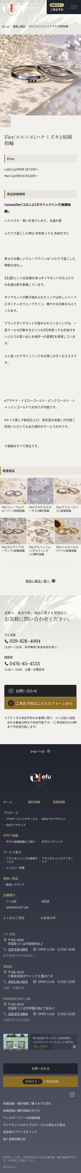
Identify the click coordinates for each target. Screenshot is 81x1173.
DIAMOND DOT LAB (17, 907)
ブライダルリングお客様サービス (22, 860)
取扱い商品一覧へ (38, 581)
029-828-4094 (25, 641)
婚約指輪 (34, 802)
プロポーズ (10, 812)
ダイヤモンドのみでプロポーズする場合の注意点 (34, 1125)
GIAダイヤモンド (16, 825)
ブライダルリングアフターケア (57, 860)
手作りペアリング (52, 841)
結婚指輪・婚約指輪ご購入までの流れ (27, 1103)
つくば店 (11, 901)
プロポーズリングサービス (22, 819)
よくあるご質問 (13, 917)
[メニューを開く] (74, 7)
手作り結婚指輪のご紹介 (20, 841)
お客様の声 (48, 917)
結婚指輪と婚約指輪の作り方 (21, 1110)
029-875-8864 (18, 1014)
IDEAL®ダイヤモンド (54, 819)
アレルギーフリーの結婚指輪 (21, 1118)
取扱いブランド (15, 884)
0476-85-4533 (25, 663)
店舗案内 (9, 895)
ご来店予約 (56, 7)
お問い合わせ (40, 1068)
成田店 (46, 901)
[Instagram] (72, 1094)
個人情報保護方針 (14, 1139)
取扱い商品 (19, 26)
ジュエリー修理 (15, 868)
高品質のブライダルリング (20, 1132)
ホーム (5, 26)
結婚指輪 (59, 802)
